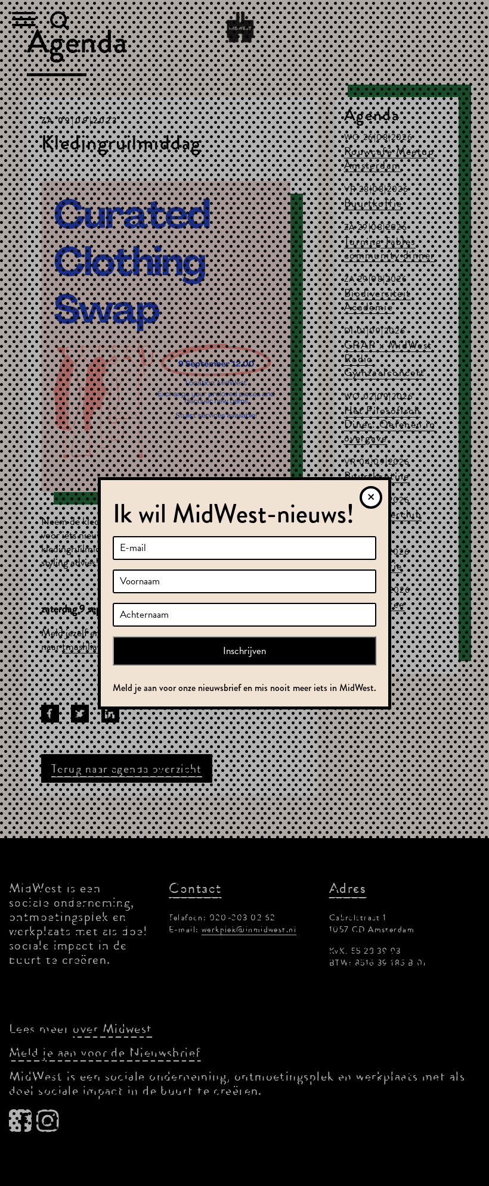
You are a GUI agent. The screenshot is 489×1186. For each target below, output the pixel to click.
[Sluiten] (371, 497)
